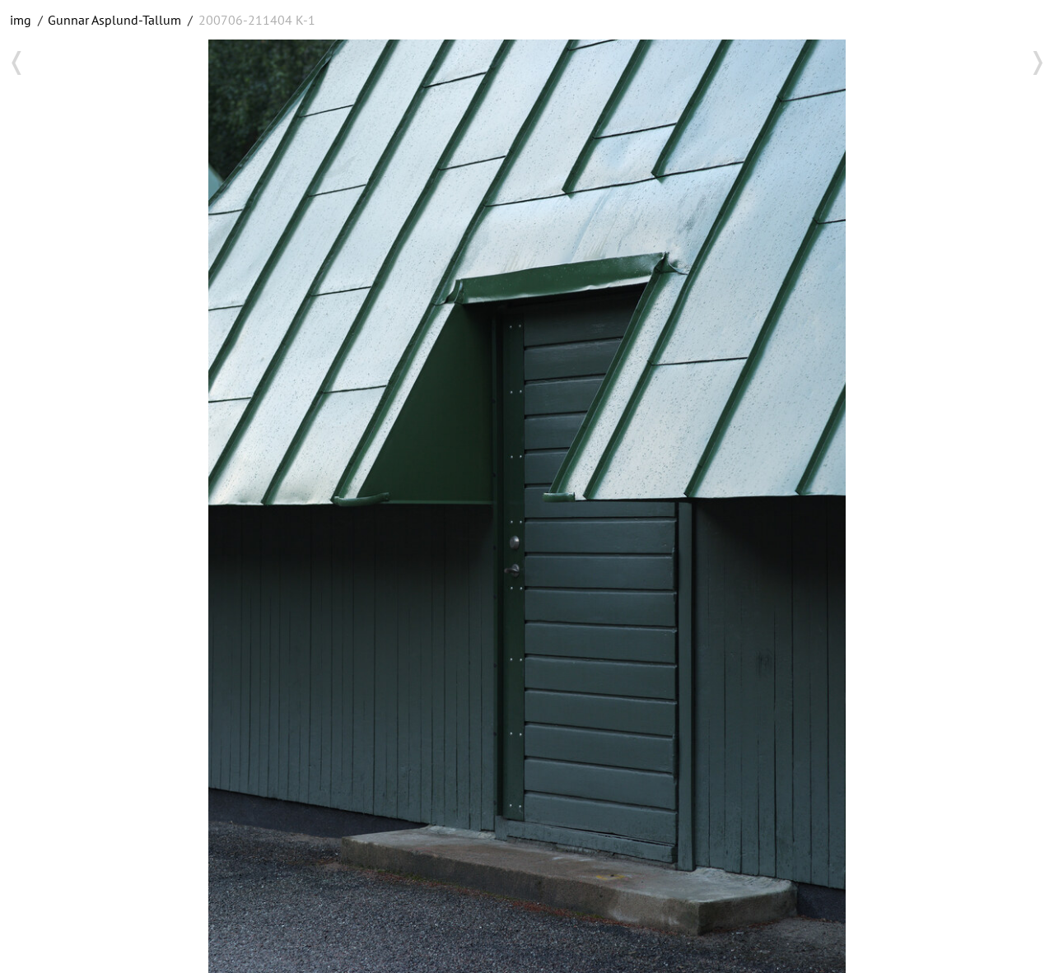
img (20, 20)
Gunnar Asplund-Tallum (114, 20)
